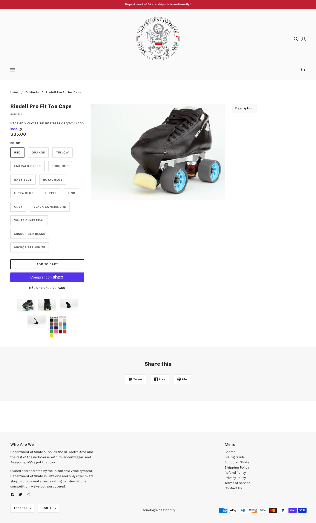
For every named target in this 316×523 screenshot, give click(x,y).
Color (15, 143)
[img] (296, 38)
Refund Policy (235, 472)
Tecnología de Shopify (158, 510)
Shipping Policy (237, 467)
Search (230, 452)
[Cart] (303, 70)
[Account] (303, 38)
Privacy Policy (235, 478)
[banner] (158, 38)
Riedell (16, 114)
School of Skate (237, 462)
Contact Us (233, 488)
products (32, 92)
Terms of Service (237, 483)
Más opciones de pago (47, 287)
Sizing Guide (235, 457)
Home (14, 92)
